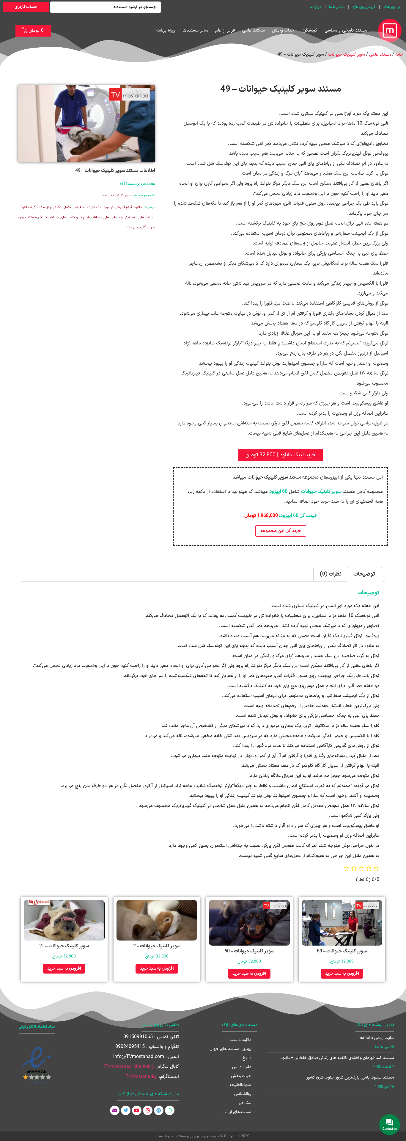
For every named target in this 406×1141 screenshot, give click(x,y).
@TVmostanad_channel (129, 1066)
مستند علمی (253, 30)
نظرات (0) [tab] (331, 574)
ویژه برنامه (165, 30)
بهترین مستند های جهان (230, 1049)
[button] (280, 455)
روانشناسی (242, 1094)
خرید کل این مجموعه (280, 531)
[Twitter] (125, 1110)
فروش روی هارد (364, 7)
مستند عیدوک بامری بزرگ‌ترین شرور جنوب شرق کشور (350, 1077)
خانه (399, 54)
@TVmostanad (142, 1076)
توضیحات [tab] (364, 574)
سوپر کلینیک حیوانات (346, 54)
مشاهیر (245, 1103)
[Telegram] (158, 1110)
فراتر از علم (225, 30)
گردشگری (309, 30)
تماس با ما (336, 7)
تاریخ (247, 1058)
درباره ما (315, 7)
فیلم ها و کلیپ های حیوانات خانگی (63, 217)
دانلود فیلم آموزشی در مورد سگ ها (117, 207)
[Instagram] (147, 1110)
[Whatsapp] (169, 1110)
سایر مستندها (195, 30)
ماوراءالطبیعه (240, 1085)
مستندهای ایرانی (237, 1112)
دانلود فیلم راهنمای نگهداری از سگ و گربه (60, 207)
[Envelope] (114, 1110)
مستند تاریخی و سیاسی (346, 30)
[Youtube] (136, 1110)
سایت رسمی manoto (376, 1038)
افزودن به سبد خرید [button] (342, 974)
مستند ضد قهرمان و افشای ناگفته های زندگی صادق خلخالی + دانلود (337, 1058)
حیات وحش (283, 30)
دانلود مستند (240, 1040)
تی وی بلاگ (391, 7)
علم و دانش (241, 1067)
